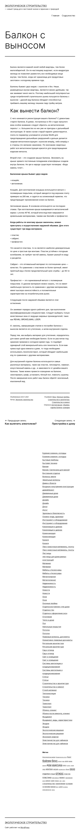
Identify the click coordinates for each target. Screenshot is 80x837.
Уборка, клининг (56, 712)
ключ (64, 765)
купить (68, 765)
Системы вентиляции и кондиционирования (52, 668)
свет (60, 780)
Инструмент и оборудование (54, 521)
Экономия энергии (50, 737)
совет (63, 780)
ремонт (48, 780)
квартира (57, 765)
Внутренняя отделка (51, 473)
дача (66, 761)
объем (67, 769)
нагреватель (62, 769)
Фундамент (57, 718)
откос (60, 773)
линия (72, 765)
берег (69, 757)
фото (57, 787)
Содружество (68, 15)
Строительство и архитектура (58, 399)
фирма (53, 787)
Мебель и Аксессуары (52, 571)
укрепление (60, 784)
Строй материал (49, 690)
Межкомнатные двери (48, 757)
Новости (46, 591)
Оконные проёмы (63, 397)
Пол (51, 625)
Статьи (45, 678)
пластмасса (55, 777)
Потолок (46, 631)
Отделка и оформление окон (54, 613)
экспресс (65, 787)
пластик (67, 774)
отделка (46, 774)
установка (46, 787)
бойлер (46, 760)
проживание (68, 777)
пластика (46, 777)
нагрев (55, 769)
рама (43, 780)
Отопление (48, 618)
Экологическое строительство (26, 5)
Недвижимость (49, 585)
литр (43, 769)
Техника (45, 698)
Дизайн (45, 501)
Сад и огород (48, 651)
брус (55, 760)
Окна (54, 397)
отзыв (52, 774)
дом (49, 765)
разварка (66, 407)
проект (62, 778)
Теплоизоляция (49, 693)
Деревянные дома (50, 495)
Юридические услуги (61, 757)
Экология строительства (24, 399)
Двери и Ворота (58, 486)
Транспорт (47, 705)
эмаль (53, 789)
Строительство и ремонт (61, 402)
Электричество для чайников (55, 742)
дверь (70, 761)
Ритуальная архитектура (53, 645)
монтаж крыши (57, 405)
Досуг (45, 508)
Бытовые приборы (50, 461)
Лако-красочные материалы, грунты (58, 548)
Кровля (45, 541)
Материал (46, 565)
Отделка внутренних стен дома (55, 608)
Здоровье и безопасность (53, 515)
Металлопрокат (49, 578)
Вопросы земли (51, 478)
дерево (44, 765)
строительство (48, 784)
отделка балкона (56, 407)
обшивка (66, 405)
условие (69, 784)
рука (52, 781)
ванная (60, 761)
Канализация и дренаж (52, 528)
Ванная (56, 468)
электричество (46, 789)
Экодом (45, 725)
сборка (57, 780)
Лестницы (54, 556)
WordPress (24, 827)
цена (61, 787)
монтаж (49, 769)
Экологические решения (53, 732)
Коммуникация (48, 535)
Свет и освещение (50, 658)
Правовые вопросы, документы (57, 638)
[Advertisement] (19, 456)
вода (63, 761)
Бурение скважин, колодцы (54, 454)
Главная (55, 15)
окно (72, 769)
